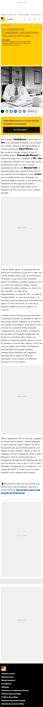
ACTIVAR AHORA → (21, 130)
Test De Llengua (23, 14)
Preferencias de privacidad (13, 701)
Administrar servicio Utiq (12, 704)
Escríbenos (6, 684)
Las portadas (35, 14)
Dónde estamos (8, 680)
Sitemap (5, 687)
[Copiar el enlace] (24, 111)
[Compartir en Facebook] (15, 111)
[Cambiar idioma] (34, 19)
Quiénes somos (8, 674)
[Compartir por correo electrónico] (19, 111)
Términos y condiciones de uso (15, 690)
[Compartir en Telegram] (11, 111)
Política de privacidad (11, 694)
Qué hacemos (7, 677)
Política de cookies (9, 697)
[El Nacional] (3, 19)
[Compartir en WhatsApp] (6, 111)
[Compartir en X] (2, 111)
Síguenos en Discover (8, 14)
